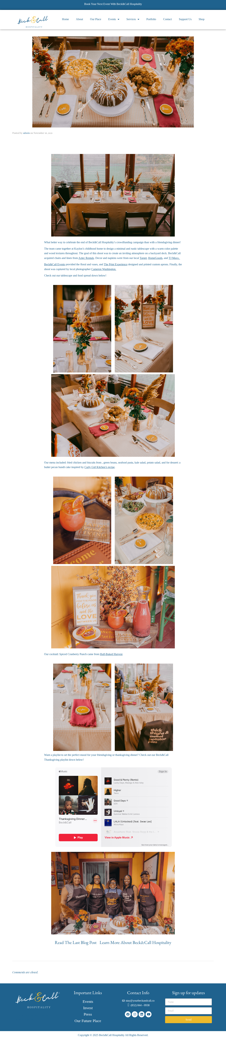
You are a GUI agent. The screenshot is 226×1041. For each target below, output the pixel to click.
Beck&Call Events (54, 264)
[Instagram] (135, 1014)
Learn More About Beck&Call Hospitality (135, 942)
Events (112, 19)
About (79, 19)
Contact (167, 19)
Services (131, 19)
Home (65, 19)
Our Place (95, 19)
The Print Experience (115, 264)
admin (26, 132)
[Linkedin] (142, 1014)
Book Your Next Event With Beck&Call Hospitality (113, 3)
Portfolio (151, 19)
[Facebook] (128, 1014)
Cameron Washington (103, 269)
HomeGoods (155, 257)
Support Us (185, 19)
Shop (201, 19)
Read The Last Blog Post (76, 942)
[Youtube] (148, 1014)
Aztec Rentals (86, 257)
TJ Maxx (174, 257)
